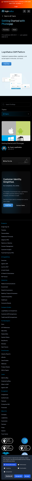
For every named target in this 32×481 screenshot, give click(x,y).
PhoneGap (6, 29)
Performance (23, 464)
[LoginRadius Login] (24, 11)
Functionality (23, 468)
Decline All (9, 476)
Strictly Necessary (10, 464)
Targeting (8, 468)
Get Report (18, 3)
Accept (27, 476)
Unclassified (9, 471)
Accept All (19, 476)
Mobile (14, 29)
